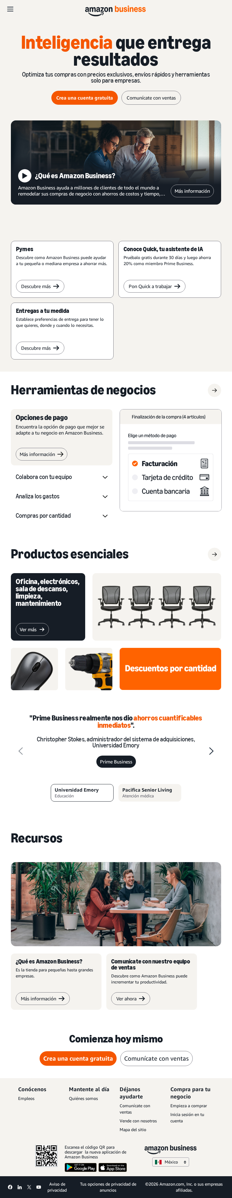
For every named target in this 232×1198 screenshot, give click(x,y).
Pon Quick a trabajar (150, 286)
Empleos (26, 1098)
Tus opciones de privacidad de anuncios (108, 1187)
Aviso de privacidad (57, 1187)
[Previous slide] (20, 751)
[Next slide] (211, 751)
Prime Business (116, 762)
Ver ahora (126, 999)
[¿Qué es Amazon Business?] (116, 162)
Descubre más (36, 286)
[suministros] (214, 554)
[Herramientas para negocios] (214, 390)
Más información (192, 191)
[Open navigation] (10, 9)
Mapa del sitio (133, 1129)
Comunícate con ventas (151, 98)
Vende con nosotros (138, 1120)
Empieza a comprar (188, 1105)
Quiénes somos (83, 1098)
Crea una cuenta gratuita (84, 98)
